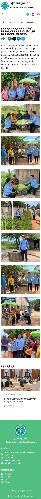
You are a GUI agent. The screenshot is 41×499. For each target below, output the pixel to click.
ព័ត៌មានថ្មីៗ (22, 22)
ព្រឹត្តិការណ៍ (30, 22)
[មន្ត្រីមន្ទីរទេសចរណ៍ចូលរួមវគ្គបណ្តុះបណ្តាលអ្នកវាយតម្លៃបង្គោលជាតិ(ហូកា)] (20, 371)
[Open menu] (2, 14)
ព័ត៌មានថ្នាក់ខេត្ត (12, 22)
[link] (20, 391)
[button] (10, 39)
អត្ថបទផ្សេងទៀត (7, 366)
